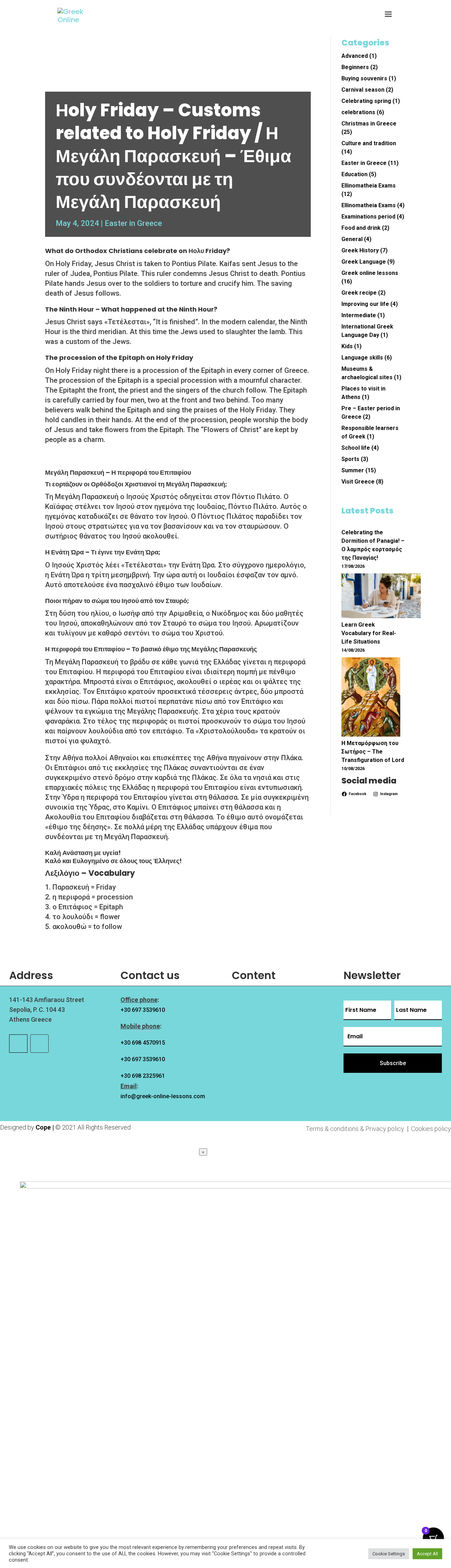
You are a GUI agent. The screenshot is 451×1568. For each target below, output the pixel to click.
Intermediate (358, 315)
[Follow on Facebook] (18, 1043)
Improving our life (365, 304)
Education (354, 174)
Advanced (354, 56)
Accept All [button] (427, 1553)
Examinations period (368, 216)
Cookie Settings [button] (388, 1553)
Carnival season (362, 89)
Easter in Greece (133, 223)
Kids (347, 346)
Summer (352, 470)
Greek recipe (359, 292)
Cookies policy (431, 1128)
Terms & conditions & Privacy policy (356, 1128)
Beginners (355, 67)
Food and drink (361, 228)
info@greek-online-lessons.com (163, 1096)
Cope (43, 1127)
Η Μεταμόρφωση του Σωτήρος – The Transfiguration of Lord (372, 751)
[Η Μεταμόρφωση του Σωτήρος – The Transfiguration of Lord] (370, 698)
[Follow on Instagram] (39, 1043)
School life (355, 447)
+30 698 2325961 (143, 1075)
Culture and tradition (368, 143)
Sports (350, 459)
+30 (143, 1042)
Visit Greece (358, 481)
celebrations (358, 112)
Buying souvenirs (364, 78)
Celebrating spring (366, 101)
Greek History (360, 250)
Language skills (362, 357)
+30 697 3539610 (143, 1010)
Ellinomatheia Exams (368, 185)
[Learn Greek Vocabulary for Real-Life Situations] (381, 597)
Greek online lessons (369, 273)
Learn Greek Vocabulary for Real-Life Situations (368, 633)
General (352, 239)
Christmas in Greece (368, 123)
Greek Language (363, 261)
